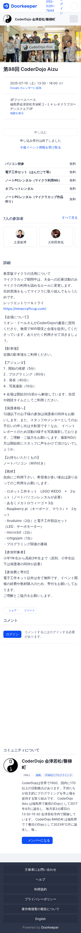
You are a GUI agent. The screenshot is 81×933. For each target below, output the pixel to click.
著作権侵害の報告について (40, 909)
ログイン (12, 634)
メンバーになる (38, 840)
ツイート (29, 610)
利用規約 (40, 889)
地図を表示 (17, 113)
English (40, 919)
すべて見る (70, 217)
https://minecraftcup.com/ (24, 309)
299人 (27, 775)
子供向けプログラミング (58, 775)
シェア (12, 610)
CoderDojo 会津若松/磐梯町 (35, 19)
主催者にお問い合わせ (40, 869)
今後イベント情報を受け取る (40, 147)
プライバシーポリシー (40, 899)
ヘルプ (40, 879)
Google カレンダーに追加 (25, 87)
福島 (38, 775)
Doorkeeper (49, 927)
